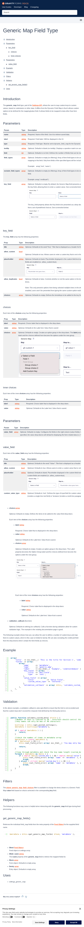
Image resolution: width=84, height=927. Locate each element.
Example (9, 68)
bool (20, 252)
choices (14, 52)
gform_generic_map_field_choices (20, 788)
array (24, 158)
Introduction (10, 39)
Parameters (10, 43)
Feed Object (59, 824)
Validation (10, 72)
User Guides (6, 7)
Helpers (9, 80)
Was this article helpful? (11, 897)
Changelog (34, 7)
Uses (8, 89)
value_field (13, 64)
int (22, 153)
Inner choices (16, 56)
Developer (18, 7)
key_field (12, 47)
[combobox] (39, 12)
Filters (8, 76)
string (24, 134)
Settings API (37, 105)
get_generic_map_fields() (18, 84)
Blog (26, 7)
